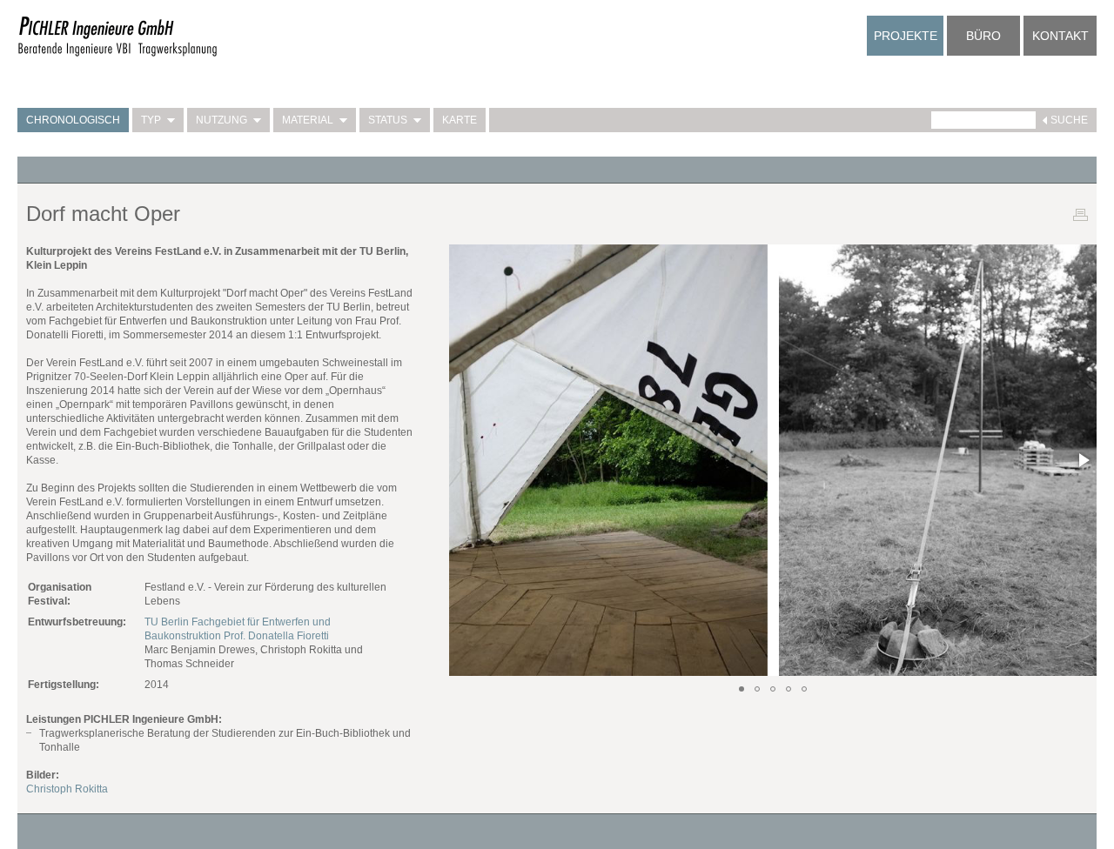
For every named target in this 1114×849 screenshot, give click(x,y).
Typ (151, 120)
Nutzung (221, 120)
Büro (983, 36)
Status (387, 120)
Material (307, 120)
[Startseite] (117, 54)
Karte (459, 120)
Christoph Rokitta (67, 789)
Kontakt (1060, 36)
